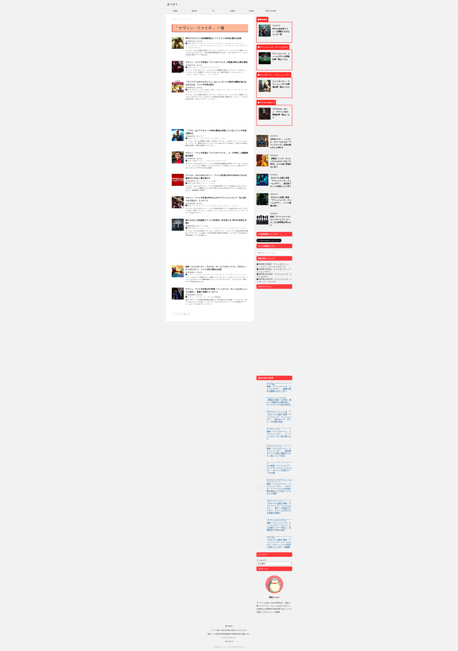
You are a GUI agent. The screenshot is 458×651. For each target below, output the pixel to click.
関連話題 (218, 297)
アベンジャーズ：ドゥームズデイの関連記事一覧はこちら (281, 56)
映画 (200, 41)
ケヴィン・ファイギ (224, 45)
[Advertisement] (210, 114)
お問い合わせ (229, 641)
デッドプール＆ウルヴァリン (200, 92)
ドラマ (201, 136)
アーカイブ (261, 560)
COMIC (251, 11)
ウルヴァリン (211, 45)
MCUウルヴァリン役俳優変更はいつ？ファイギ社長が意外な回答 (213, 38)
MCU (189, 43)
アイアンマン (197, 205)
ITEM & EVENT (270, 11)
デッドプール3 (237, 45)
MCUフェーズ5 (197, 43)
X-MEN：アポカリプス (218, 90)
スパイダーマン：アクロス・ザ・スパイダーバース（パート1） (225, 274)
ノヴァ (223, 138)
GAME (232, 11)
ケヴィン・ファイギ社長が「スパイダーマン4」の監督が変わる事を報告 (216, 62)
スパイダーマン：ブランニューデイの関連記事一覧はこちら (281, 84)
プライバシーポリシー (229, 637)
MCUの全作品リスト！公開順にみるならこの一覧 (281, 31)
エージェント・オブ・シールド (207, 228)
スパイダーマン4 (213, 67)
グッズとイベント (205, 181)
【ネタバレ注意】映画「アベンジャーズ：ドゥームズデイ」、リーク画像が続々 (280, 201)
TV (213, 11)
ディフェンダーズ (240, 228)
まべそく (172, 4)
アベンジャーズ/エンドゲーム (213, 205)
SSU (193, 228)
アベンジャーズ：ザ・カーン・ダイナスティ (219, 43)
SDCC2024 (196, 183)
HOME (175, 11)
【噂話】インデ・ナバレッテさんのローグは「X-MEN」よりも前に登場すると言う (281, 163)
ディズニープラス (213, 138)
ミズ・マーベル (208, 297)
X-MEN (206, 90)
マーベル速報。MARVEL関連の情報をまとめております (229, 630)
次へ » (186, 314)
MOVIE (194, 11)
